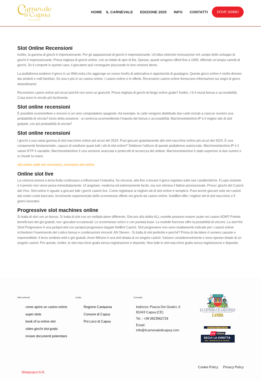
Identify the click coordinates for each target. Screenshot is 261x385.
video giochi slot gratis (41, 328)
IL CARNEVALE (119, 12)
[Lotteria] (218, 305)
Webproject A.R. (33, 372)
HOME (96, 12)
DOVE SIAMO (228, 12)
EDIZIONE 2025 (153, 12)
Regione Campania (98, 307)
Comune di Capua (97, 314)
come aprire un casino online (46, 307)
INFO (178, 12)
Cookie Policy (208, 367)
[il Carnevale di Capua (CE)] (43, 12)
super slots (33, 314)
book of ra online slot (40, 321)
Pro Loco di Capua (97, 321)
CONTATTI (199, 12)
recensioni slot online (79, 164)
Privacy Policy (233, 367)
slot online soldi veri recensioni (39, 164)
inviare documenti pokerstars (46, 336)
